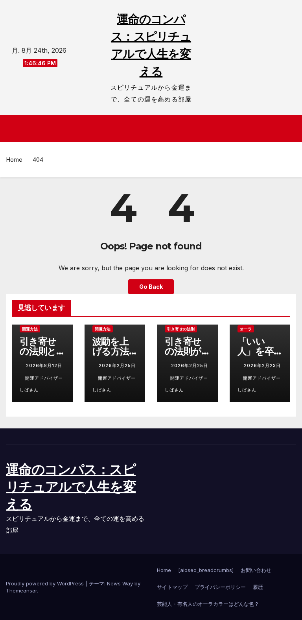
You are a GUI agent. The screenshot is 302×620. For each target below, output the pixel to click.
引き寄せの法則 (181, 329)
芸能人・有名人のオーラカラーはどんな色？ (208, 604)
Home (14, 159)
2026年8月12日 (44, 365)
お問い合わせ (256, 570)
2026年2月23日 (262, 365)
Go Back (151, 286)
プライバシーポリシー (220, 587)
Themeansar (21, 590)
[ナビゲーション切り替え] (153, 128)
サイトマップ (172, 587)
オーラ (246, 329)
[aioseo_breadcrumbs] (206, 570)
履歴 (258, 587)
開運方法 (30, 329)
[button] (291, 128)
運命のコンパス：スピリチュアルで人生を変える (71, 486)
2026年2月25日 (117, 365)
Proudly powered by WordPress (45, 583)
